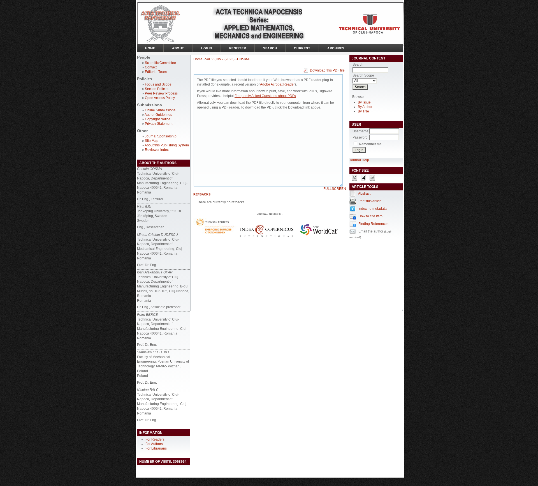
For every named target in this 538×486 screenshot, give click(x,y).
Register (237, 48)
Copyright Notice (157, 119)
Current (302, 48)
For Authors (154, 444)
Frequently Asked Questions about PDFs (265, 96)
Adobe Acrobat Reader (277, 84)
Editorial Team (156, 72)
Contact (151, 67)
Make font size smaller (354, 177)
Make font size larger (372, 177)
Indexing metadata (372, 209)
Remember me (370, 144)
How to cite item (370, 216)
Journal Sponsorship (161, 136)
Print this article (370, 201)
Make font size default (363, 177)
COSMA (243, 59)
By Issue (364, 102)
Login (206, 48)
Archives (335, 48)
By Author (365, 107)
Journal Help (359, 160)
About (178, 48)
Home (150, 48)
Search (270, 48)
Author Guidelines (158, 115)
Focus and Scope (158, 84)
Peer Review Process (161, 93)
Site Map (151, 141)
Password (360, 137)
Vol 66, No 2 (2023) (220, 59)
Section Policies (157, 89)
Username (360, 131)
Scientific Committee (160, 63)
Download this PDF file (327, 70)
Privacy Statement (158, 124)
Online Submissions (160, 110)
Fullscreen (334, 189)
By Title (363, 111)
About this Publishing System (167, 145)
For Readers (154, 439)
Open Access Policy (160, 98)
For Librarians (156, 448)
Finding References (373, 224)
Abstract (364, 193)
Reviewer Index (157, 150)
